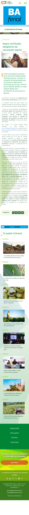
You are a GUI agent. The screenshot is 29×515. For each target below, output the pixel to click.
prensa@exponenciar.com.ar (14, 492)
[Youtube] (19, 478)
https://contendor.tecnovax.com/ (10, 128)
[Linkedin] (10, 478)
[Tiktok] (22, 478)
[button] (13, 212)
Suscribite (14, 463)
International (14, 442)
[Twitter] (16, 478)
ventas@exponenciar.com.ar (14, 490)
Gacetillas (14, 438)
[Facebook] (7, 478)
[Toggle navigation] (25, 3)
